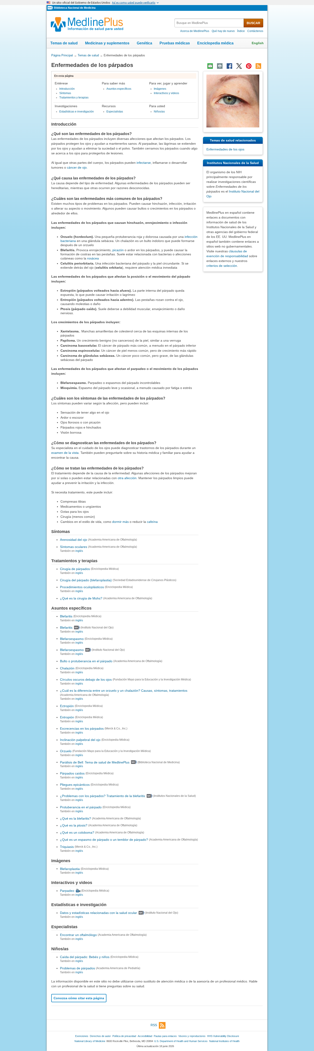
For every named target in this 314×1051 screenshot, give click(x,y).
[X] (239, 66)
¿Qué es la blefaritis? (75, 818)
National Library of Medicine (89, 1041)
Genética (144, 43)
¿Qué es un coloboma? (77, 832)
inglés (79, 551)
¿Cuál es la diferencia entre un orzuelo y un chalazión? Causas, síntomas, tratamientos (123, 690)
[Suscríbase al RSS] (258, 66)
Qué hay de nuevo (223, 31)
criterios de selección (221, 266)
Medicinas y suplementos (107, 43)
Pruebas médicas (175, 43)
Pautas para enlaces (165, 1036)
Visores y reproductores (192, 1036)
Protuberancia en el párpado (81, 807)
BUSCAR (253, 23)
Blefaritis (66, 616)
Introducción (67, 88)
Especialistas (114, 111)
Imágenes (160, 88)
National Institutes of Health (224, 1041)
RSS (154, 1025)
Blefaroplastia (70, 868)
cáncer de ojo (77, 167)
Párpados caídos (72, 773)
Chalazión (67, 668)
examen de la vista (65, 453)
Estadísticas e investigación (76, 111)
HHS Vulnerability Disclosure (223, 1036)
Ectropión (67, 706)
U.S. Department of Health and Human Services (181, 1041)
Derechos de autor (100, 1036)
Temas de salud (64, 43)
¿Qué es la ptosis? (73, 825)
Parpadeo (67, 891)
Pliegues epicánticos (75, 784)
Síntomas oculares (73, 547)
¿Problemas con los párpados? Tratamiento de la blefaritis (102, 796)
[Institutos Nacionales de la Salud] (51, 8)
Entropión (67, 717)
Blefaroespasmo (72, 638)
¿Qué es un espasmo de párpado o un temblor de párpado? (104, 839)
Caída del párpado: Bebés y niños (84, 957)
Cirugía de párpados (75, 569)
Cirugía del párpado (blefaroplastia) (86, 580)
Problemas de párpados (77, 968)
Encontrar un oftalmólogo (78, 935)
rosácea (93, 258)
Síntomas (65, 93)
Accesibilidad (145, 1036)
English (258, 43)
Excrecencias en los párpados (82, 728)
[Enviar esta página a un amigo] (210, 66)
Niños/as (159, 111)
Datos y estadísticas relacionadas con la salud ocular (98, 913)
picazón (118, 250)
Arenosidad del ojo (73, 539)
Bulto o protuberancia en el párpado (86, 661)
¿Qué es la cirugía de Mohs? (81, 598)
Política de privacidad (124, 1036)
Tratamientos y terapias (73, 97)
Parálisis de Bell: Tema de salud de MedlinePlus (94, 762)
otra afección (127, 478)
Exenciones (81, 1036)
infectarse (144, 162)
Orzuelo (65, 751)
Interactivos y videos (166, 93)
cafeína (152, 522)
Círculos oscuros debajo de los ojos (86, 679)
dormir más (120, 522)
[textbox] (209, 22)
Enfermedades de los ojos (225, 149)
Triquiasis (67, 847)
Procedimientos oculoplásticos (82, 587)
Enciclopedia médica (215, 43)
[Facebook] (229, 66)
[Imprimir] (219, 66)
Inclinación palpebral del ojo (80, 740)
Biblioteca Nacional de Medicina (75, 7)
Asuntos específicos (118, 88)
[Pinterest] (248, 66)
